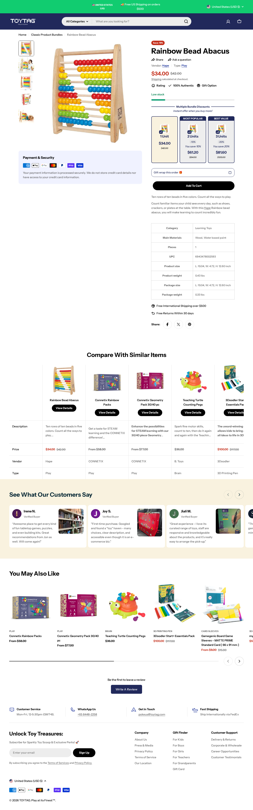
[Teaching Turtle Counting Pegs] (126, 604)
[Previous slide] (228, 494)
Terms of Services (58, 763)
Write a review (127, 689)
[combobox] (126, 21)
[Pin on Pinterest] (189, 324)
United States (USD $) (226, 7)
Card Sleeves (210, 631)
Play (184, 65)
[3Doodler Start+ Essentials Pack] (174, 604)
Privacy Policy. (83, 763)
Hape (165, 65)
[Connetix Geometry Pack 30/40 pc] (78, 604)
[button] (164, 139)
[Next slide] (239, 494)
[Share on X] (178, 324)
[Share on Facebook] (167, 324)
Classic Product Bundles (46, 34)
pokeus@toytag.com (152, 714)
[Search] (186, 21)
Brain (108, 631)
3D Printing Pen (162, 631)
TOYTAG (24, 800)
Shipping (156, 79)
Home (22, 34)
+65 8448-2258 (87, 714)
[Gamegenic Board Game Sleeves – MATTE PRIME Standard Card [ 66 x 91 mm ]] (222, 604)
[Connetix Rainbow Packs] (30, 604)
